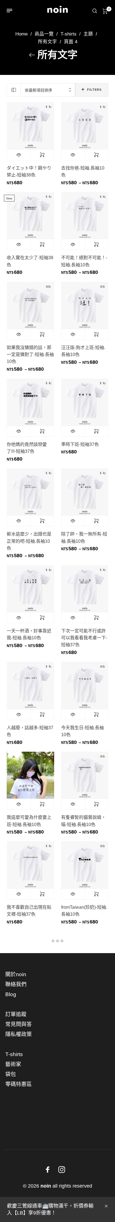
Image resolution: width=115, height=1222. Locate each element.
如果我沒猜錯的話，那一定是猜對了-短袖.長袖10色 (30, 354)
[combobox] (48, 90)
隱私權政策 (18, 1034)
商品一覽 (44, 34)
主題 (88, 34)
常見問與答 (18, 1024)
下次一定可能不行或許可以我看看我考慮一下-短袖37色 (84, 637)
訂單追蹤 (16, 1014)
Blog (10, 994)
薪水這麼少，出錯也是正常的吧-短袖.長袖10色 (29, 541)
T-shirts (68, 34)
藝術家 (13, 1064)
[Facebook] (47, 1169)
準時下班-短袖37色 (80, 444)
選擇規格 (42, 154)
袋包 (10, 1074)
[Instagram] (61, 1169)
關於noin (15, 974)
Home (21, 34)
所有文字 (47, 41)
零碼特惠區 (18, 1084)
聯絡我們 (16, 984)
